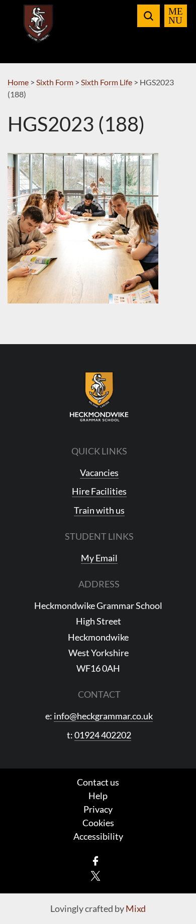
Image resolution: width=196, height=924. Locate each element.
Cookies (98, 822)
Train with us (99, 510)
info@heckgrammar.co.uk (103, 715)
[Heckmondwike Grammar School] (38, 30)
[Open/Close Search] (148, 16)
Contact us (98, 782)
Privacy (98, 809)
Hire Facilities (99, 491)
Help (98, 795)
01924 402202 (102, 734)
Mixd (136, 908)
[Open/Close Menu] (175, 16)
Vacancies (99, 472)
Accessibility (98, 836)
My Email (99, 557)
